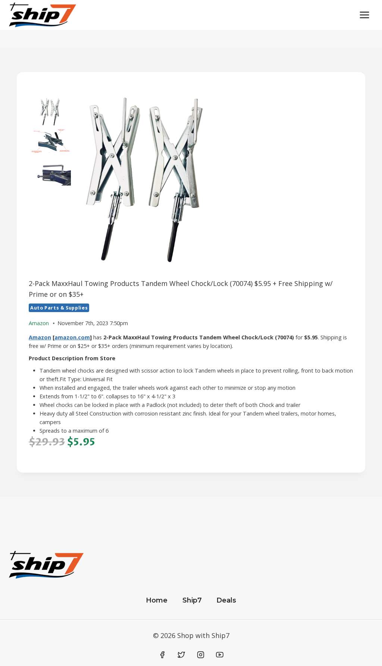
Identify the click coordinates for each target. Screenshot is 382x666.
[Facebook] (162, 654)
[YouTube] (219, 654)
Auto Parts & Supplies (59, 308)
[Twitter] (181, 654)
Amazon (40, 337)
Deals (226, 600)
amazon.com (72, 337)
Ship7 (192, 600)
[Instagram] (200, 654)
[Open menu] (364, 14)
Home (156, 600)
